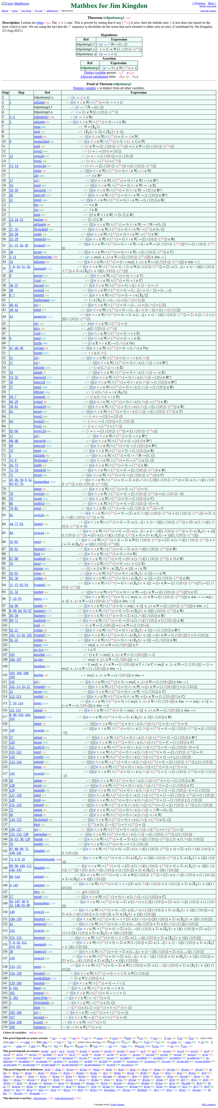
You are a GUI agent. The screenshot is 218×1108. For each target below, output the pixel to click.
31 (23, 266)
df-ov (61, 1083)
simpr (38, 170)
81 (16, 508)
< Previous (198, 3)
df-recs (131, 1083)
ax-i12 (33, 1054)
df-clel (199, 1069)
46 (16, 480)
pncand (39, 285)
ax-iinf (37, 1057)
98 (16, 866)
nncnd (38, 275)
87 (11, 558)
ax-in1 (108, 1051)
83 (21, 524)
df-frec (159, 1083)
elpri (37, 824)
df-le (93, 1086)
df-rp (53, 1089)
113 (18, 696)
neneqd (39, 993)
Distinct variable (95, 72)
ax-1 (53, 1051)
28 (16, 234)
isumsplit (40, 268)
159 (12, 983)
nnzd (37, 185)
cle (4, 1046)
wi (64, 1038)
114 (20, 703)
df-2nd (117, 1083)
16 (11, 185)
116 (12, 718)
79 (11, 508)
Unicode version (208, 11)
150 (19, 919)
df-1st (104, 1083)
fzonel (38, 353)
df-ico (66, 1089)
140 (12, 852)
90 (14, 610)
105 (12, 673)
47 (11, 348)
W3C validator (209, 1104)
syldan (38, 578)
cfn (113, 1042)
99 (11, 620)
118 (12, 730)
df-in (168, 1072)
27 (11, 229)
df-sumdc (35, 1093)
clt (202, 1042)
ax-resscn (67, 1057)
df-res (119, 1079)
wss (169, 1038)
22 (11, 239)
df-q (41, 1089)
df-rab (93, 1072)
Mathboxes (52, 11)
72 (11, 460)
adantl (38, 372)
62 (11, 411)
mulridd (39, 790)
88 (16, 558)
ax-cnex (51, 1057)
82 (11, 515)
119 (12, 752)
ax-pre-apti (29, 1064)
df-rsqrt (196, 1089)
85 (16, 542)
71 (11, 470)
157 (19, 966)
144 (17, 876)
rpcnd (38, 498)
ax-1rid (103, 1061)
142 (12, 869)
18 (11, 190)
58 (11, 406)
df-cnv (69, 1079)
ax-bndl (47, 1054)
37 (16, 285)
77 (16, 524)
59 (11, 397)
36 (11, 285)
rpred (37, 200)
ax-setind (21, 1057)
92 (11, 578)
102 (29, 635)
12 (11, 156)
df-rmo (80, 1072)
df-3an (83, 1069)
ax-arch (111, 1064)
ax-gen (167, 1051)
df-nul (191, 1072)
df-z (18, 1089)
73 (16, 465)
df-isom (33, 1083)
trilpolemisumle (44, 859)
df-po (158, 1076)
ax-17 (72, 1054)
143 (19, 869)
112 (12, 696)
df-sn (19, 1076)
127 (12, 795)
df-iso (170, 1076)
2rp (36, 175)
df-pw (7, 1076)
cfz (110, 1046)
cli (171, 1046)
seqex (38, 645)
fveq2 (38, 161)
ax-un (7, 1057)
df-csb (130, 1072)
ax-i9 (85, 1054)
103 (20, 715)
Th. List (38, 11)
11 (11, 245)
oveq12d (40, 166)
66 (16, 431)
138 (25, 834)
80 (11, 503)
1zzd (37, 333)
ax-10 (7, 1054)
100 (22, 866)
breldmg (39, 666)
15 (16, 245)
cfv (70, 1042)
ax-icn (110, 1057)
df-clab (171, 1069)
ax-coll (150, 1054)
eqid (37, 131)
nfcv (37, 328)
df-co (82, 1079)
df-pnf (42, 1086)
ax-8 (206, 1051)
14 (16, 166)
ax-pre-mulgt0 (70, 1064)
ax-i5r (110, 1054)
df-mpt (122, 1076)
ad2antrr (39, 102)
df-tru (96, 1069)
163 (15, 997)
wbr (11, 1042)
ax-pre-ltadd (49, 1064)
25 (21, 219)
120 (12, 742)
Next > (212, 3)
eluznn (38, 568)
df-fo (205, 1079)
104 (27, 715)
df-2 (184, 1086)
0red (37, 553)
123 (12, 762)
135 (19, 819)
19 (16, 190)
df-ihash (142, 1089)
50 (21, 480)
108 (25, 673)
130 (19, 795)
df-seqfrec (109, 1089)
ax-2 (61, 1051)
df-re (169, 1089)
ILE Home (26, 11)
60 (11, 401)
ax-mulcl (158, 1057)
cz (67, 1046)
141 (19, 852)
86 (11, 876)
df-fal (109, 1069)
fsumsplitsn (41, 482)
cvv (141, 1038)
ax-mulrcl (175, 1057)
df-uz (30, 1089)
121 (12, 747)
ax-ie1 (180, 1051)
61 (16, 406)
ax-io (132, 1051)
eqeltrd (38, 592)
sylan (37, 573)
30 (26, 245)
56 (11, 382)
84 (11, 533)
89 (11, 866)
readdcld (40, 558)
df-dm (94, 1079)
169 (12, 1027)
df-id (146, 1076)
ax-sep (164, 1054)
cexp (156, 1046)
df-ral (41, 1072)
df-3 (195, 1086)
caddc (173, 1042)
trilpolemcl (41, 117)
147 (17, 901)
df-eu (145, 1069)
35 (11, 542)
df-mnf (56, 1086)
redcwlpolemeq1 (64, 1098)
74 (16, 470)
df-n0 (7, 1089)
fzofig (38, 343)
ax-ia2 (83, 1051)
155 (12, 966)
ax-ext (136, 1054)
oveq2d (39, 156)
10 (18, 266)
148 (17, 905)
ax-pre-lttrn (10, 1064)
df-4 (206, 1086)
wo (86, 1038)
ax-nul (177, 1054)
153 (19, 937)
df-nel (28, 1072)
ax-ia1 (71, 1051)
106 (12, 659)
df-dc (58, 1069)
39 (11, 310)
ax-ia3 (95, 1051)
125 (12, 834)
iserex (38, 599)
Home (15, 11)
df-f (183, 1079)
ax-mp (38, 659)
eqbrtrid (39, 885)
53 (11, 377)
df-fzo (93, 1089)
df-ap (147, 1086)
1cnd (37, 280)
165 (12, 1012)
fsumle (38, 839)
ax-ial (97, 1054)
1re (36, 209)
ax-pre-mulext (92, 1064)
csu (185, 1046)
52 (30, 480)
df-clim (18, 1093)
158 (19, 973)
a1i (36, 180)
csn (180, 1038)
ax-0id (117, 1061)
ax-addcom (193, 1057)
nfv (36, 323)
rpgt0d (38, 844)
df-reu (66, 1072)
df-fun (159, 1079)
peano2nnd (41, 141)
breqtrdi (39, 983)
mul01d (39, 503)
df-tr (134, 1076)
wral (128, 1038)
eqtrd (37, 310)
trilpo (40, 22)
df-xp (44, 1079)
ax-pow (192, 1054)
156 (12, 958)
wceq (100, 1038)
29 (16, 239)
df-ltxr (81, 1086)
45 (11, 480)
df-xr (69, 1086)
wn (54, 1038)
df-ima (132, 1079)
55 (16, 377)
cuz (81, 1046)
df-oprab (75, 1083)
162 (12, 993)
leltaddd (39, 851)
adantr (38, 737)
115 (18, 710)
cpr (192, 1038)
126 (12, 773)
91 (16, 573)
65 (11, 431)
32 (28, 266)
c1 (158, 1042)
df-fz (80, 1089)
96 (16, 606)
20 (11, 195)
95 (20, 599)
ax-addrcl (141, 1057)
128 (12, 785)
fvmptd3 (39, 245)
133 (19, 834)
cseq (141, 1046)
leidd (37, 800)
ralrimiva (40, 1027)
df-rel (56, 1079)
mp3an (38, 675)
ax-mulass (41, 1061)
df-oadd (185, 1083)
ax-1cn (38, 649)
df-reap (134, 1086)
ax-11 (19, 1054)
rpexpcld (40, 190)
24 (16, 219)
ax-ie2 (194, 1051)
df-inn (172, 1086)
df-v (105, 1072)
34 (11, 270)
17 (11, 180)
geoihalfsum (42, 978)
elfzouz (39, 392)
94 (20, 610)
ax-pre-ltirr (183, 1061)
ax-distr (58, 1061)
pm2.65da (40, 997)
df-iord (184, 1076)
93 (26, 585)
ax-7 (154, 1051)
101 (12, 635)
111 (12, 710)
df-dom (16, 1086)
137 (19, 829)
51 (11, 357)
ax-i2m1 (73, 1061)
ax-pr (205, 1054)
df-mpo (90, 1083)
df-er (199, 1083)
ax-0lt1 (88, 1061)
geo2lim (39, 654)
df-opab (107, 1076)
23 (11, 219)
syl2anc (39, 348)
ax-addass (24, 1061)
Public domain (117, 1104)
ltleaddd (39, 868)
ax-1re (96, 1057)
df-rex (53, 1072)
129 (12, 790)
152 (12, 930)
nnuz (37, 126)
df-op (43, 1076)
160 (19, 983)
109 (12, 677)
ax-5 (143, 1051)
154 (12, 973)
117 (29, 866)
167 (12, 1017)
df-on (197, 1076)
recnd (38, 252)
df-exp (126, 1089)
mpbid (38, 606)
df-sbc (117, 1072)
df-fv (19, 1083)
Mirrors (5, 11)
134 (12, 819)
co (99, 1042)
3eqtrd (38, 524)
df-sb (133, 1069)
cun (155, 1038)
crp (96, 1046)
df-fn (172, 1079)
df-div (159, 1086)
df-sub (106, 1086)
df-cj (156, 1089)
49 (21, 348)
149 (12, 912)
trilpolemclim (43, 257)
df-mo (157, 1069)
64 (11, 421)
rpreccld (39, 195)
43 (11, 316)
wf (59, 1042)
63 (11, 483)
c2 (56, 1046)
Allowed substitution (94, 76)
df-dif (143, 1072)
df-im (182, 1089)
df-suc (17, 1079)
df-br (94, 1076)
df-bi (47, 1069)
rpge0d (38, 757)
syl (36, 305)
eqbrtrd (39, 762)
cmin (19, 1046)
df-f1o (7, 1083)
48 (16, 348)
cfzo (124, 1046)
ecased (38, 1022)
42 (16, 310)
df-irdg (145, 1083)
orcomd (39, 1017)
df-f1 (194, 1079)
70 (11, 450)
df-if (204, 1072)
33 (11, 262)
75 (11, 475)
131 (12, 805)
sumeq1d (40, 316)
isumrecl (39, 610)
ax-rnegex (132, 1061)
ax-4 (60, 1054)
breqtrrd (39, 919)
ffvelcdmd (41, 229)
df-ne (16, 1072)
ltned (37, 988)
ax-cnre (166, 1061)
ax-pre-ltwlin (202, 1061)
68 (11, 441)
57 (11, 387)
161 (15, 988)
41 (16, 305)
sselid (38, 234)
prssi (37, 214)
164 (12, 1022)
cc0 (147, 1042)
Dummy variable (84, 88)
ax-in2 (120, 1051)
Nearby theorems (207, 6)
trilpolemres (40, 1098)
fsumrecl (40, 549)
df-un (156, 1072)
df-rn (107, 1079)
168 (19, 1022)
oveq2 (38, 151)
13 (11, 166)
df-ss (179, 1072)
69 (11, 445)
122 (18, 752)
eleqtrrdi (39, 397)
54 (11, 372)
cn (45, 1046)
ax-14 (123, 1054)
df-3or (69, 1069)
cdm (44, 1042)
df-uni (55, 1076)
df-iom (31, 1079)
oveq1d (39, 533)
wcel (115, 1038)
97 (30, 610)
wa (74, 1038)
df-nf (121, 1069)
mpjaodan (40, 834)
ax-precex (150, 1061)
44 (11, 524)
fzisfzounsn (41, 300)
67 (16, 483)
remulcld (40, 239)
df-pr (31, 1076)
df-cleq (185, 1069)
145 (15, 885)
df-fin (29, 1086)
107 (19, 659)
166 (19, 1012)
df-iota (146, 1079)
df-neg (119, 1086)
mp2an (38, 219)
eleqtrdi (39, 295)
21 (11, 200)
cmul (188, 1042)
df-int (69, 1076)
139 (27, 839)
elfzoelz (39, 367)
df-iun (81, 1076)
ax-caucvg (127, 1064)
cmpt (27, 1042)
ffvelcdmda (41, 1002)
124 (19, 762)
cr (136, 1042)
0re (36, 205)
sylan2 (38, 401)
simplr (38, 136)
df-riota (47, 1083)
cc (125, 1042)
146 (12, 919)
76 (21, 483)
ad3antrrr (40, 224)
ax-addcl (125, 1057)
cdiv (33, 1046)
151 (12, 937)
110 (12, 682)
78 (11, 493)
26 (11, 234)
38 (11, 290)
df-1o (172, 1083)
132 (19, 805)
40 (11, 305)
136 (12, 829)
